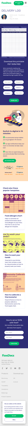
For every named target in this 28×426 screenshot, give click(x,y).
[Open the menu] (26, 3)
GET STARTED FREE (18, 3)
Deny (14, 419)
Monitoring (4, 378)
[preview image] (14, 203)
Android (15, 382)
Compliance (4, 389)
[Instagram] (11, 368)
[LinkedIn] (19, 368)
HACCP (3, 382)
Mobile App (4, 393)
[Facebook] (2, 368)
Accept (14, 415)
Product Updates (6, 396)
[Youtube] (15, 368)
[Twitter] (7, 368)
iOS (14, 378)
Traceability (4, 385)
